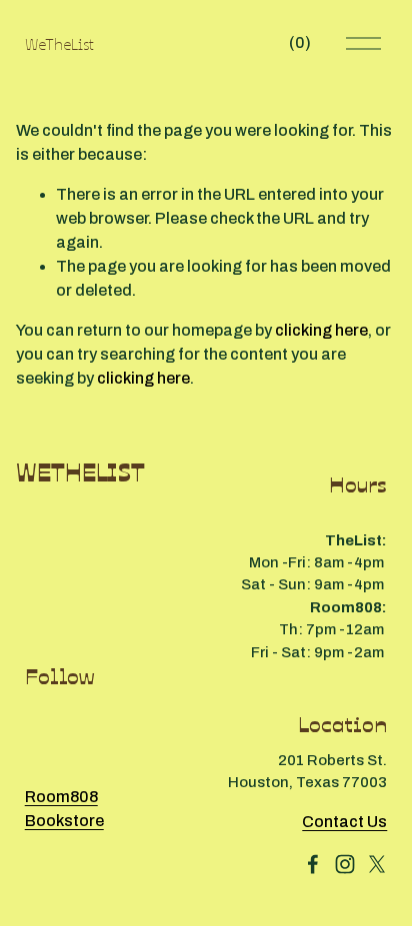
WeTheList (59, 43)
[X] (377, 864)
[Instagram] (345, 864)
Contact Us (344, 821)
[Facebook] (313, 864)
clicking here (321, 330)
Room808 (61, 796)
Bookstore (64, 820)
